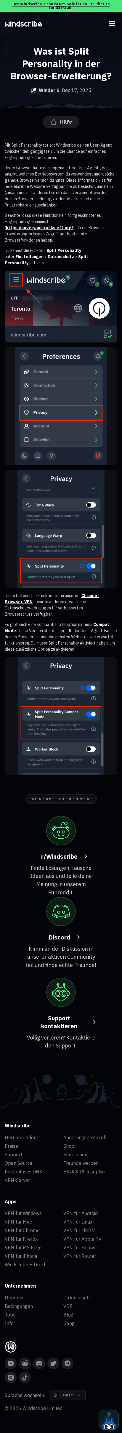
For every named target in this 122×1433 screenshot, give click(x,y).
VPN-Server (17, 1180)
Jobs (10, 1315)
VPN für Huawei (80, 1247)
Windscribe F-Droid (25, 1265)
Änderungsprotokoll (85, 1137)
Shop (68, 1146)
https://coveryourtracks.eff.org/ (39, 227)
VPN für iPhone (21, 1256)
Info (9, 1323)
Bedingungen (19, 1306)
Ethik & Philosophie (84, 1172)
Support (13, 1154)
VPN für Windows (23, 1213)
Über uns (15, 1298)
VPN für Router (79, 1256)
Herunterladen (20, 1137)
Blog (68, 1315)
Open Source (18, 1163)
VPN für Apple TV (82, 1239)
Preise (11, 1146)
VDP (68, 1306)
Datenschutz (77, 1298)
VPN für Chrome (22, 1230)
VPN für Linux (77, 1222)
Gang (69, 1323)
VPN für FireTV (79, 1230)
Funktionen (75, 1154)
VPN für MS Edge (23, 1247)
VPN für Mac (18, 1222)
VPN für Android (80, 1213)
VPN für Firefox (21, 1239)
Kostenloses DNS (23, 1172)
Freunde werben (81, 1163)
